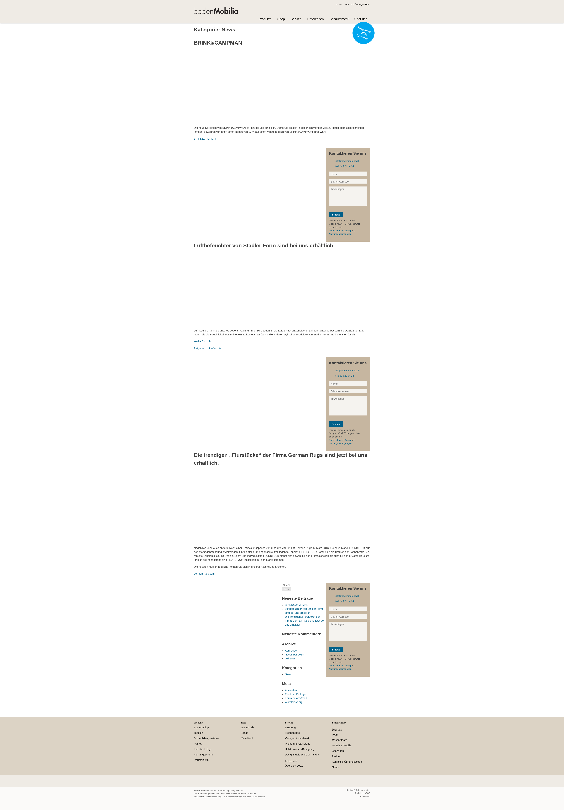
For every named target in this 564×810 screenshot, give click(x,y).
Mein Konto (247, 738)
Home (339, 4)
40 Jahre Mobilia (341, 745)
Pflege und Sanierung (297, 743)
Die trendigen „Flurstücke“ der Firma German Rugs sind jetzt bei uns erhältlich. (304, 620)
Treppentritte (292, 732)
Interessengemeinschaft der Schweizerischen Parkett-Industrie (225, 793)
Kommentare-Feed (296, 698)
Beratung (290, 727)
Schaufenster (339, 19)
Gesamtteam (339, 740)
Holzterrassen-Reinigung (299, 749)
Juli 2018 (290, 658)
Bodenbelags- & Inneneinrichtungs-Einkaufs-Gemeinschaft (229, 796)
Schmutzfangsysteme (206, 738)
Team (335, 734)
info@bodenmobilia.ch (345, 160)
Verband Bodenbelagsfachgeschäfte (218, 790)
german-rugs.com (204, 573)
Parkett (198, 743)
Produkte (265, 19)
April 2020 (291, 650)
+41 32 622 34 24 (342, 166)
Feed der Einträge (295, 694)
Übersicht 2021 (294, 765)
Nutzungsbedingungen (340, 234)
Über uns (360, 19)
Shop (281, 19)
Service (296, 19)
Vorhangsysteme (204, 754)
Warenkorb (247, 727)
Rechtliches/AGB (362, 793)
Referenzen (315, 19)
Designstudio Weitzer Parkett (302, 754)
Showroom (338, 750)
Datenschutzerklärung (340, 230)
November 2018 (294, 654)
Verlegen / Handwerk (297, 738)
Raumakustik (201, 760)
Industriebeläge (203, 749)
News (288, 674)
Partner (336, 756)
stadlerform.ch (202, 341)
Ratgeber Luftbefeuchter (208, 348)
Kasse (244, 732)
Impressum (365, 796)
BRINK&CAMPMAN (205, 138)
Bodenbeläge (201, 727)
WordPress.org (294, 702)
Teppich (198, 732)
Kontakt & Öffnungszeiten (357, 4)
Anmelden (291, 690)
